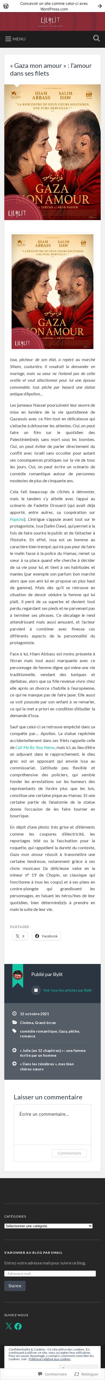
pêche (74, 1031)
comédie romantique (38, 1031)
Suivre (15, 1285)
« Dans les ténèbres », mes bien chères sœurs (47, 1066)
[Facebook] (18, 1326)
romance (27, 1036)
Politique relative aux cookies (50, 1359)
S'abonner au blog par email (33, 1253)
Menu (19, 38)
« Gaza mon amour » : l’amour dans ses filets (51, 69)
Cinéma (26, 1023)
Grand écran (45, 1023)
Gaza (63, 1031)
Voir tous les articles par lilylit (67, 990)
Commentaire (69, 1153)
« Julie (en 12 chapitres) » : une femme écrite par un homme (53, 1053)
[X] (8, 1326)
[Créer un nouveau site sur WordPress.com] (52, 6)
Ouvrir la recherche (95, 39)
